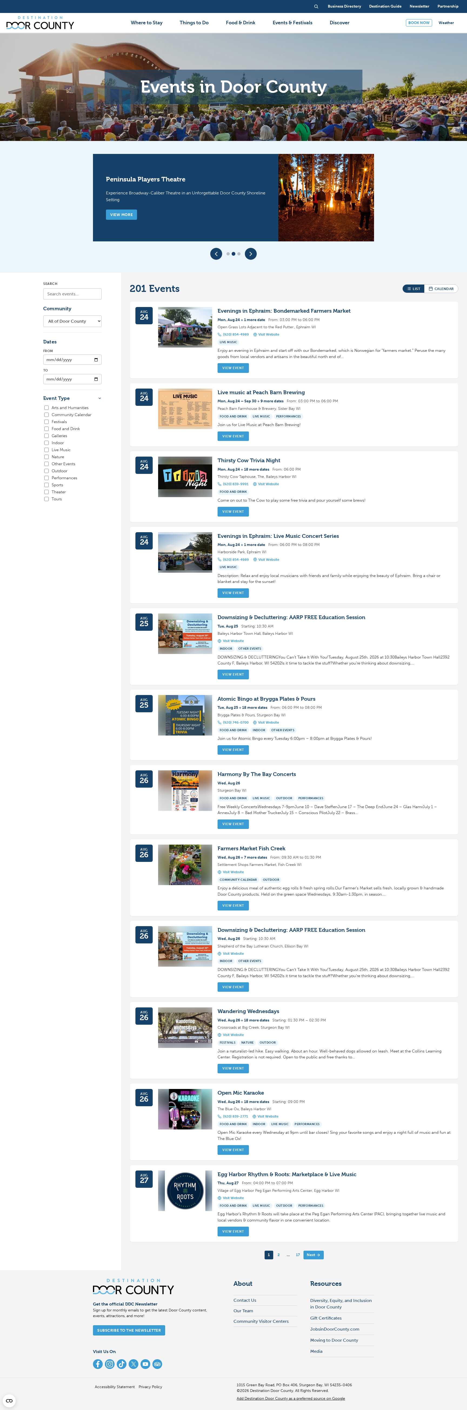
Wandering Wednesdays (248, 1011)
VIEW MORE (121, 214)
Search (50, 284)
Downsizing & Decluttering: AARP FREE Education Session (291, 617)
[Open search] (316, 6)
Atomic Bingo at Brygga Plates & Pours (266, 699)
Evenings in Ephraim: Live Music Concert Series (278, 536)
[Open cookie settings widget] (9, 1400)
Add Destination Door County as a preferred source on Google (291, 1398)
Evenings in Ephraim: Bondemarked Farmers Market (284, 311)
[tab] (228, 253)
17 (298, 1255)
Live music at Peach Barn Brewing (261, 392)
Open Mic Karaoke (241, 1093)
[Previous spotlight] (216, 254)
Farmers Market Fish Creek (251, 848)
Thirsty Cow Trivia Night (249, 460)
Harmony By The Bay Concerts (257, 774)
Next (311, 1255)
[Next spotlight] (251, 254)
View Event (233, 368)
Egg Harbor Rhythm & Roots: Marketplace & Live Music (287, 1174)
